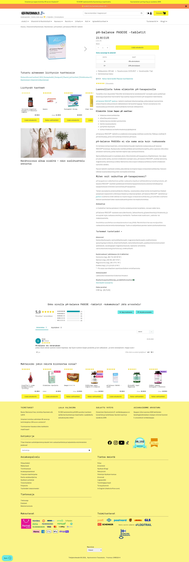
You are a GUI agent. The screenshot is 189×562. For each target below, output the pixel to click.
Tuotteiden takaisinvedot (30, 488)
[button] (161, 13)
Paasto (66, 77)
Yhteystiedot (25, 463)
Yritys (99, 463)
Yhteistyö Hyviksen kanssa (106, 474)
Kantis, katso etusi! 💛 (38, 17)
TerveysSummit (103, 486)
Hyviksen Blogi (102, 469)
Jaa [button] (39, 352)
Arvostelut (101, 466)
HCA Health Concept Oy (104, 283)
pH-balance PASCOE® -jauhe (106, 101)
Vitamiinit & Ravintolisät (35, 27)
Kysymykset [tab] (55, 327)
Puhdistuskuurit (85, 77)
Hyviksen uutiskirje (27, 480)
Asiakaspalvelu (25, 17)
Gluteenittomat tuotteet (29, 77)
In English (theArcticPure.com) (108, 488)
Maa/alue (90, 547)
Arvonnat (100, 477)
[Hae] (141, 13)
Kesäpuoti (58, 77)
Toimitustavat (26, 469)
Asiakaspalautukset (28, 471)
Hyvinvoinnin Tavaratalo (96, 558)
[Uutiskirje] (89, 450)
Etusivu (23, 27)
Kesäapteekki (49, 77)
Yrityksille (50, 17)
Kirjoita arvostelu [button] (146, 312)
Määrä (98, 44)
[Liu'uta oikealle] (85, 49)
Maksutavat (25, 466)
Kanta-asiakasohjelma (29, 477)
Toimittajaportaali (104, 483)
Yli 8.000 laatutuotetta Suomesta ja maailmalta (94, 2)
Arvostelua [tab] (40, 327)
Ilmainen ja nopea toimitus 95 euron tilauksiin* (42, 2)
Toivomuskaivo (59, 17)
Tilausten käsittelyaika (29, 474)
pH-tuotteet (58, 27)
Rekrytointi (101, 471)
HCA (41, 77)
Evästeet (24, 503)
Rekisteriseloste (27, 506)
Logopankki (101, 480)
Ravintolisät (48, 27)
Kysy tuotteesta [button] (127, 312)
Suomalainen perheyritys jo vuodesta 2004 (145, 2)
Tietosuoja (24, 500)
